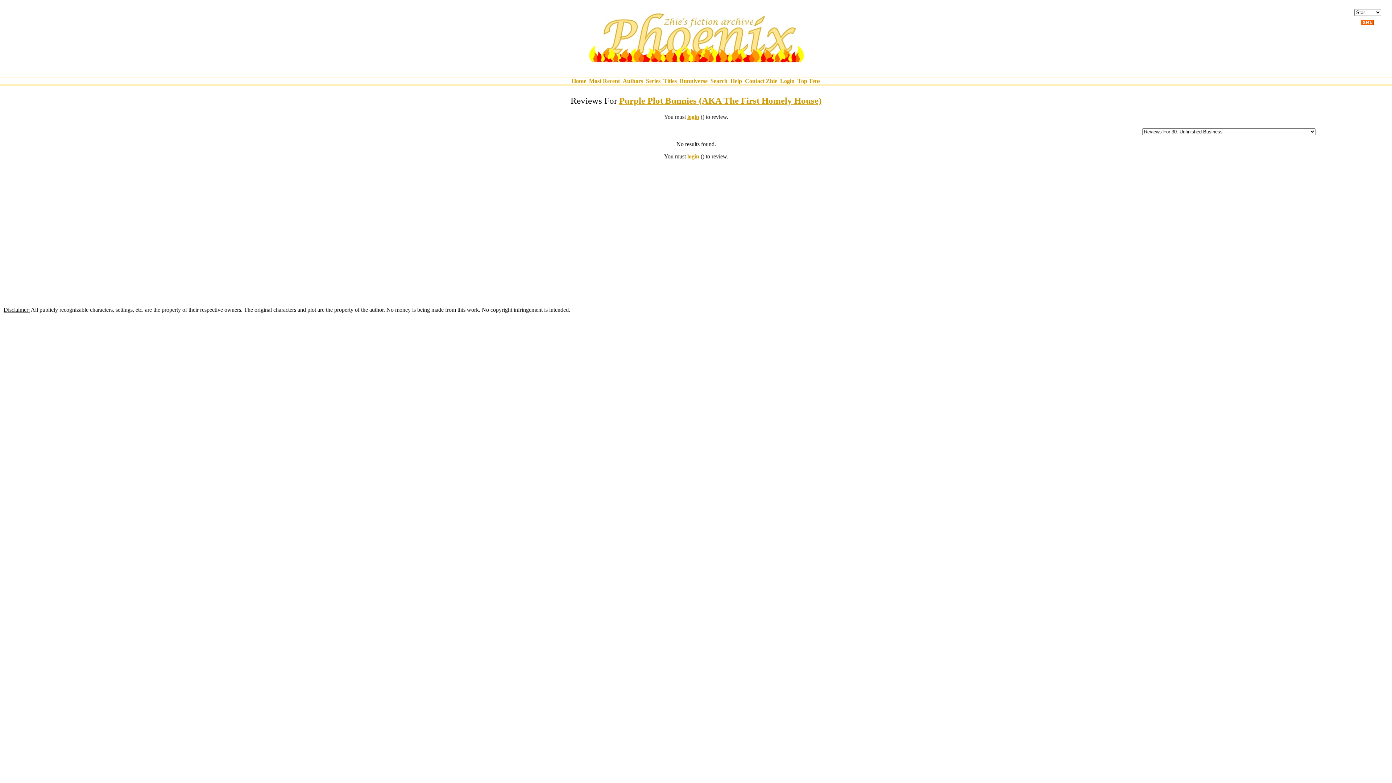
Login (787, 81)
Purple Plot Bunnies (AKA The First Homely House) (720, 100)
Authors (633, 81)
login (693, 117)
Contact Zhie (761, 81)
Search (719, 81)
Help (736, 81)
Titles (670, 81)
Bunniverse (694, 81)
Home (579, 81)
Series (653, 81)
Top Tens (809, 81)
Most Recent (604, 81)
